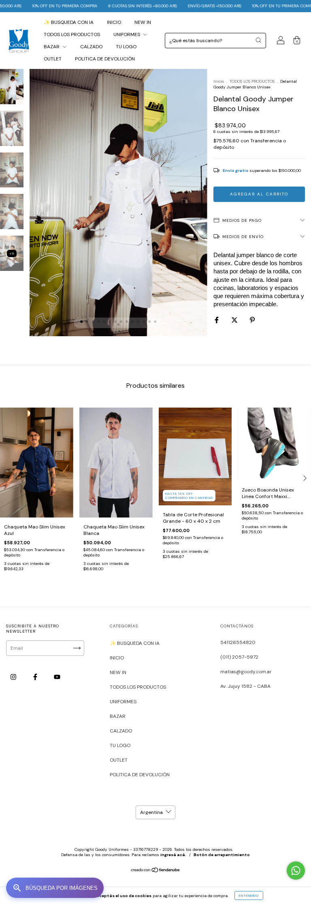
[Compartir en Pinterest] (252, 320)
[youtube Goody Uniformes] (57, 677)
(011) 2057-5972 (239, 657)
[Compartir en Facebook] (217, 320)
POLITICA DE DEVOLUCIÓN (105, 59)
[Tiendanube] (155, 871)
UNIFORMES (127, 34)
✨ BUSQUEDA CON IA (69, 22)
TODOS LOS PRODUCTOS (72, 34)
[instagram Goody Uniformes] (14, 677)
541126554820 (238, 642)
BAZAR (52, 46)
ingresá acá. (173, 854)
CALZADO (91, 46)
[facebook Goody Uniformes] (36, 677)
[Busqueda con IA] (55, 888)
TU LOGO (126, 46)
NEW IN (142, 22)
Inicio (218, 81)
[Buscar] (258, 40)
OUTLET (53, 59)
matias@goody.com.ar (246, 671)
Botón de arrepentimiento (222, 854)
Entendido (249, 895)
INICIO (114, 22)
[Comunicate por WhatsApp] (296, 870)
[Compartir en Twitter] (235, 320)
